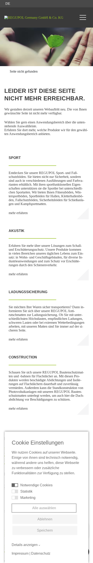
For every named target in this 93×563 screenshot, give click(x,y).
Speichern (45, 530)
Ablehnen (44, 519)
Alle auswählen (44, 508)
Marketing (27, 497)
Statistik (26, 491)
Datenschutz (40, 553)
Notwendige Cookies (36, 485)
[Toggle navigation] (83, 17)
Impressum (20, 553)
